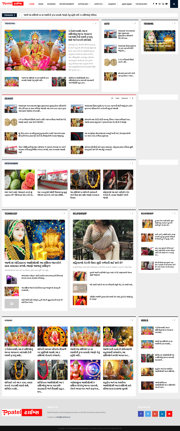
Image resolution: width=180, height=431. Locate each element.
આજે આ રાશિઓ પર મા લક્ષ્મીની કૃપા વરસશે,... (163, 342)
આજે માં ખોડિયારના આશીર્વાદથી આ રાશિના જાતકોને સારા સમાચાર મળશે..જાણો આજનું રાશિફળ (159, 44)
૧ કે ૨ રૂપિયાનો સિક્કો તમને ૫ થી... (126, 61)
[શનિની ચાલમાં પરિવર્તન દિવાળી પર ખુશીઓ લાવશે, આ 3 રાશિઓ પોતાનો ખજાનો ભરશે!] (52, 337)
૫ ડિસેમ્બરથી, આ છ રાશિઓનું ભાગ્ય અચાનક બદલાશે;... (164, 330)
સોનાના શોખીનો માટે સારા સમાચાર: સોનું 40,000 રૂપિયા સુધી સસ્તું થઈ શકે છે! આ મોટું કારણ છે (109, 148)
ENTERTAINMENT (66, 4)
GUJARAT (112, 4)
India (117, 98)
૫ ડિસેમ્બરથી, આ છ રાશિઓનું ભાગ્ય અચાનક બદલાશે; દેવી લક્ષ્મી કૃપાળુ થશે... (19, 352)
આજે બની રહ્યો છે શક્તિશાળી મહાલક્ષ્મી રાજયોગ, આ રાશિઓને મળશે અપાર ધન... (117, 352)
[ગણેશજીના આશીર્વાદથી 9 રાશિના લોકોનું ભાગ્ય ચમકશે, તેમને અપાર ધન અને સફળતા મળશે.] (85, 370)
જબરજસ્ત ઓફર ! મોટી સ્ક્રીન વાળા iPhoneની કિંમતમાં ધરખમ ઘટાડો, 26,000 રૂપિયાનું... (42, 277)
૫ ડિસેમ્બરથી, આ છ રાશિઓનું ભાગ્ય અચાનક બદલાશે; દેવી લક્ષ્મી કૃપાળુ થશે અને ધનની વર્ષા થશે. (80, 35)
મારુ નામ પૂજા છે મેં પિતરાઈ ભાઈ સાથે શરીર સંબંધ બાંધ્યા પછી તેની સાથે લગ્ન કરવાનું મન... (165, 251)
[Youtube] (167, 4)
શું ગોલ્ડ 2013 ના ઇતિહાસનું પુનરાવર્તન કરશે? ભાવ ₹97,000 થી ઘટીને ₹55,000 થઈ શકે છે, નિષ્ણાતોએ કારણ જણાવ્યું (41, 135)
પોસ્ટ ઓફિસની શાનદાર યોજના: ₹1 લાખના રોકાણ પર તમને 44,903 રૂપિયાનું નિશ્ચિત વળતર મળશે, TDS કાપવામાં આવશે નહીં (42, 149)
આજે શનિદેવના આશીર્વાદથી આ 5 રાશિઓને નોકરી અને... (165, 385)
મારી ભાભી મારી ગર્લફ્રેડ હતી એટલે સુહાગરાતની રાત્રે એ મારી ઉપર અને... (42, 301)
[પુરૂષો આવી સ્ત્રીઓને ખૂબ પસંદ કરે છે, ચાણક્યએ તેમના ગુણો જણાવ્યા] (80, 276)
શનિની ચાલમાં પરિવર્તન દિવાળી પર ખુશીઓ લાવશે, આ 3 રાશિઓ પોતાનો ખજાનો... (51, 352)
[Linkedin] (164, 4)
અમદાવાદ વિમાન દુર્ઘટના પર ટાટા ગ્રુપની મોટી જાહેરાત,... (127, 48)
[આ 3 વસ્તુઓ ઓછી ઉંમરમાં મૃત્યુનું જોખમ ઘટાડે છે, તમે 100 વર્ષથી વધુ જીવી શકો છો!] (52, 180)
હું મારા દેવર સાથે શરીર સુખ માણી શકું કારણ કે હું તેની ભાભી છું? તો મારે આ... (164, 223)
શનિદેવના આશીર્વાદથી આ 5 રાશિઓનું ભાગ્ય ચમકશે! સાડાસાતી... (164, 357)
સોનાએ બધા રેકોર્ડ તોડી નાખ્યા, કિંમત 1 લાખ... (126, 74)
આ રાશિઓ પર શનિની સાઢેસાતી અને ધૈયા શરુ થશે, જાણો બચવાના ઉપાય (84, 195)
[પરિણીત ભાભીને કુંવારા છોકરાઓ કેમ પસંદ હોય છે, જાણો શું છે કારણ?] (80, 300)
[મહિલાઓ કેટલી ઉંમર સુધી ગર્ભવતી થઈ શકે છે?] (103, 240)
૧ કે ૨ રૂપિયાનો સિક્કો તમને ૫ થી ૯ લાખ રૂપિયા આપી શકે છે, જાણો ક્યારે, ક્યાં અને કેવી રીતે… (42, 121)
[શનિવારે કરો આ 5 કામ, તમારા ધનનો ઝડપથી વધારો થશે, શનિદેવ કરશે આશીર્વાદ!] (20, 370)
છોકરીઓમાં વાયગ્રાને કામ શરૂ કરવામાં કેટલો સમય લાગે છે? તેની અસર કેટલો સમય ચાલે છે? (165, 266)
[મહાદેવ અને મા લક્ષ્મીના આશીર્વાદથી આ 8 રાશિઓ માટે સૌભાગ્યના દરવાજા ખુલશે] (118, 370)
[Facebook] (154, 4)
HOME (31, 4)
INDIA (40, 4)
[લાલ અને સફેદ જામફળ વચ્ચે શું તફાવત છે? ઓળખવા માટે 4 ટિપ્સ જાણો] (20, 180)
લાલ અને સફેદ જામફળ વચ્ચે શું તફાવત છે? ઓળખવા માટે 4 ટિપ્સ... (19, 194)
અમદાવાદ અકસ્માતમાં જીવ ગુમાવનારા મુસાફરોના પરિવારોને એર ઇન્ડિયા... (126, 34)
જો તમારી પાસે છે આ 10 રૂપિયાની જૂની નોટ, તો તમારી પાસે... (111, 284)
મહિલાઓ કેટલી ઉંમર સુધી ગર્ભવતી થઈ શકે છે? (98, 263)
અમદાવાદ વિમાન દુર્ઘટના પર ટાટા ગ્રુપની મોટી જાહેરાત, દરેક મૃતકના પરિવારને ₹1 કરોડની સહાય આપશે (109, 107)
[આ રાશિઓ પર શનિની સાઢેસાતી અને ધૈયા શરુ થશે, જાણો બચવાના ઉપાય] (85, 180)
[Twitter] (157, 4)
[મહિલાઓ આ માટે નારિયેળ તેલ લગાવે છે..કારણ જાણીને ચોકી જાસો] (118, 180)
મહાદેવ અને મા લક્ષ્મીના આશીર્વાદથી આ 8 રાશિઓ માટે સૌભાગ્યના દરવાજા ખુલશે (117, 386)
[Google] (160, 4)
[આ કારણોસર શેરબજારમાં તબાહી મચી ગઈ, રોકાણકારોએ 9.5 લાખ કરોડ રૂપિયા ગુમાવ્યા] (77, 136)
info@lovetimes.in (63, 417)
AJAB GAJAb (127, 4)
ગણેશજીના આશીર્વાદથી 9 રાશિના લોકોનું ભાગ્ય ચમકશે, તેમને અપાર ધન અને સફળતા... (85, 386)
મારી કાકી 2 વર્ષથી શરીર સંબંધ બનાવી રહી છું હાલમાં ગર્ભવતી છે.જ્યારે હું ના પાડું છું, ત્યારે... (165, 236)
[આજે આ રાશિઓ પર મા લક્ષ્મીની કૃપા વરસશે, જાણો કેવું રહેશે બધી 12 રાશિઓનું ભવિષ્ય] (12, 81)
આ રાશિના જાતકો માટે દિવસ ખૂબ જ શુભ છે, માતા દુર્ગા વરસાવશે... (40, 289)
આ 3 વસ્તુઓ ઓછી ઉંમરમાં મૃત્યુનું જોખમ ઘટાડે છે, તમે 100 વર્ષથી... (52, 194)
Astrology (83, 4)
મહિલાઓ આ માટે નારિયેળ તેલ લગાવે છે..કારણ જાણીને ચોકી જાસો (116, 195)
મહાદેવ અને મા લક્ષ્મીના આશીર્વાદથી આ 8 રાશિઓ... (165, 370)
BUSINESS (51, 4)
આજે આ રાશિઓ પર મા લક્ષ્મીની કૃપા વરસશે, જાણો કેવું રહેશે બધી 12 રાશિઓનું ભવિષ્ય (60, 15)
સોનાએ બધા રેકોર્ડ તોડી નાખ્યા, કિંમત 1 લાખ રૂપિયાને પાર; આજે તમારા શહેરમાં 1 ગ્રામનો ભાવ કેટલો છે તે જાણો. (107, 121)
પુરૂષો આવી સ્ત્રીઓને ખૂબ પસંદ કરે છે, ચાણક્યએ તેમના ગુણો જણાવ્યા (111, 273)
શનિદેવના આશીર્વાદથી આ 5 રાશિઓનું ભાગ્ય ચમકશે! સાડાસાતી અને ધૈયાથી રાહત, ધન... (81, 80)
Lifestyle (98, 4)
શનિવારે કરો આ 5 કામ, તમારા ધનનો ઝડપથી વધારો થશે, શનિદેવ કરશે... (18, 386)
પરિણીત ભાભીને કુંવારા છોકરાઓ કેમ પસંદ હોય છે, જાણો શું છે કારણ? (111, 298)
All (112, 98)
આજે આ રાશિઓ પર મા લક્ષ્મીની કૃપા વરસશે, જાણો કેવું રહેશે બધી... (35, 79)
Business (125, 98)
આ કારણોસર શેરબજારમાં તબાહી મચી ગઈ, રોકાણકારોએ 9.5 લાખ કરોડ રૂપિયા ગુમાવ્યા (107, 135)
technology (141, 4)
